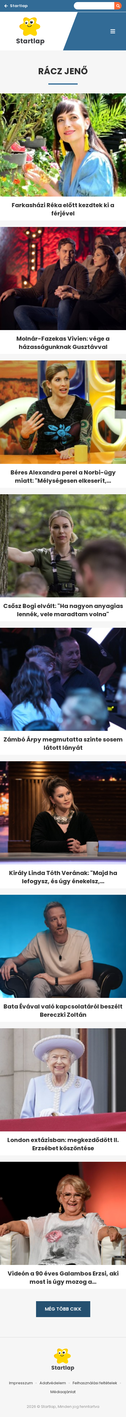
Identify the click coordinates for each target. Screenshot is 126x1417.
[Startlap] (33, 31)
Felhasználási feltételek (95, 1383)
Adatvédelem (53, 1383)
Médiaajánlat (63, 1392)
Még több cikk (63, 1309)
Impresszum (21, 1383)
